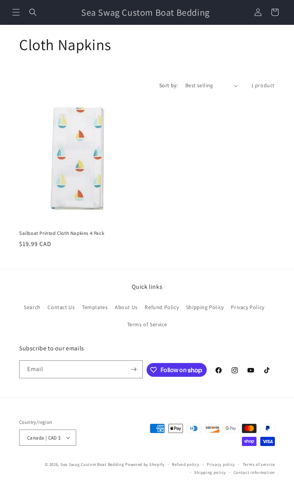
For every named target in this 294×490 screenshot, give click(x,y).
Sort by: (168, 85)
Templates (95, 307)
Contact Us (61, 307)
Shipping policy (210, 472)
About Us (126, 307)
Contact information (254, 472)
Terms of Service (147, 324)
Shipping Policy (205, 307)
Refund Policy (162, 307)
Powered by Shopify (145, 464)
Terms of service (259, 464)
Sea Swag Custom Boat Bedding (92, 464)
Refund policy (185, 464)
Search (32, 307)
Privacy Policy (247, 307)
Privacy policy (221, 464)
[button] (16, 12)
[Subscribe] (134, 369)
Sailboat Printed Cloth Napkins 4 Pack (61, 233)
